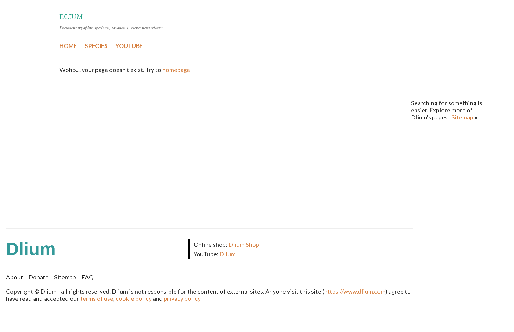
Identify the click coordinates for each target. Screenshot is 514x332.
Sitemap (462, 117)
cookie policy (134, 298)
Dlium (71, 16)
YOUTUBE (129, 45)
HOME (68, 45)
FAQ (88, 277)
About (14, 277)
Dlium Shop (243, 244)
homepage (176, 69)
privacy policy (182, 298)
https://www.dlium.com (355, 291)
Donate (38, 277)
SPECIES (96, 45)
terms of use (96, 298)
